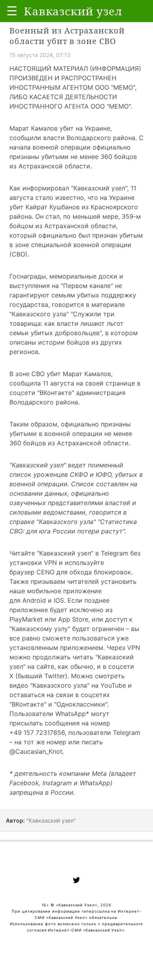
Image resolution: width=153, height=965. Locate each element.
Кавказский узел (99, 188)
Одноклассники (80, 704)
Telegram (114, 553)
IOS (59, 600)
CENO (45, 572)
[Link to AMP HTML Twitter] (76, 881)
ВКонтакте (28, 704)
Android (34, 600)
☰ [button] (12, 10)
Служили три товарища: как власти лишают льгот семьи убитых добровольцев (66, 323)
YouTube (113, 685)
